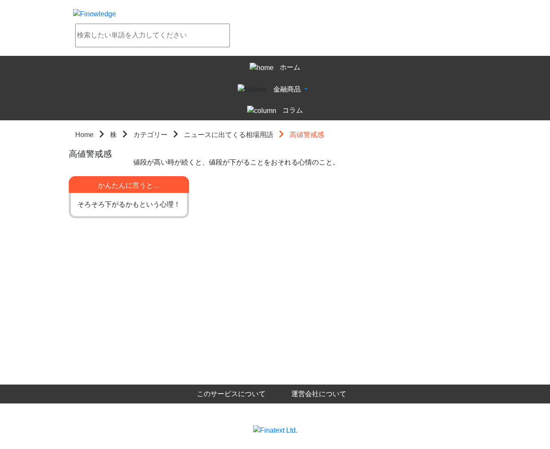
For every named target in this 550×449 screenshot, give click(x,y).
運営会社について (318, 393)
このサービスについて (231, 393)
